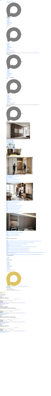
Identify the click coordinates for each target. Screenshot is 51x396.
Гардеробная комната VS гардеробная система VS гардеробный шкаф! (14, 232)
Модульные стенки (26, 249)
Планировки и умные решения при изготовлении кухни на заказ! (13, 206)
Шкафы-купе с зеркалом (17, 242)
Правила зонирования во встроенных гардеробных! (12, 209)
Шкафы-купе (7, 242)
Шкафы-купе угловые (11, 242)
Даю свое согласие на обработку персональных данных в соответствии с (13, 302)
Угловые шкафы (16, 249)
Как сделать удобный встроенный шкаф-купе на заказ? (12, 202)
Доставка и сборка (9, 22)
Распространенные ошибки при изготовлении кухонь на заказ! (13, 182)
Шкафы (7, 241)
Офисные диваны (8, 254)
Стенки (18, 249)
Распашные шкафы (28, 242)
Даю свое (5, 304)
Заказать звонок (8, 17)
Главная (8, 18)
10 (8, 236)
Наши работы (9, 19)
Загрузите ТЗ (11, 311)
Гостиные (7, 248)
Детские (7, 250)
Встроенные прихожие (33, 246)
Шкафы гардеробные (14, 245)
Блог (7, 48)
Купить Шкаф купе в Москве (9, 139)
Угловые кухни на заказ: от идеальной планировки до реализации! (14, 205)
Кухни (7, 240)
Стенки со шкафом (21, 249)
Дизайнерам (8, 24)
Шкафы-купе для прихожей (9, 246)
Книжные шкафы (32, 242)
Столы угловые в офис (17, 254)
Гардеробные (7, 244)
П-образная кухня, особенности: (10, 142)
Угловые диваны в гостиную (38, 252)
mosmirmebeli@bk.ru (12, 2)
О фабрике (8, 21)
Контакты (8, 25)
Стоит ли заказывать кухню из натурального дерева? (12, 212)
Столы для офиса (12, 254)
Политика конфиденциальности (10, 286)
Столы (8, 258)
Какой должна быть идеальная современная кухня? (12, 235)
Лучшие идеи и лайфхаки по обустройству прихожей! (12, 176)
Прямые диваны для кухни (28, 252)
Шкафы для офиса (34, 254)
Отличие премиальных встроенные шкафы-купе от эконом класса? (14, 211)
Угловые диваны (12, 252)
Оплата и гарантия (9, 47)
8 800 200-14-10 (8, 2)
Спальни (7, 247)
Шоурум (8, 20)
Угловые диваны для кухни (21, 252)
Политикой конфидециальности (21, 302)
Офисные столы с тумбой (23, 254)
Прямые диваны (8, 252)
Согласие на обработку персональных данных (19, 286)
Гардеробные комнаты (9, 245)
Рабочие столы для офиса (29, 254)
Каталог (8, 43)
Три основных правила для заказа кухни (11, 148)
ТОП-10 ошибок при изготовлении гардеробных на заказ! (13, 179)
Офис (7, 253)
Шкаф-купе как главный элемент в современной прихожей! (13, 208)
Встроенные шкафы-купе (23, 242)
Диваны (7, 251)
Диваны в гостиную (33, 252)
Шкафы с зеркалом (23, 246)
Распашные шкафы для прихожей (17, 246)
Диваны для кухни (16, 252)
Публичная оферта (27, 286)
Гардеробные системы (19, 245)
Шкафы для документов (39, 254)
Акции (8, 45)
